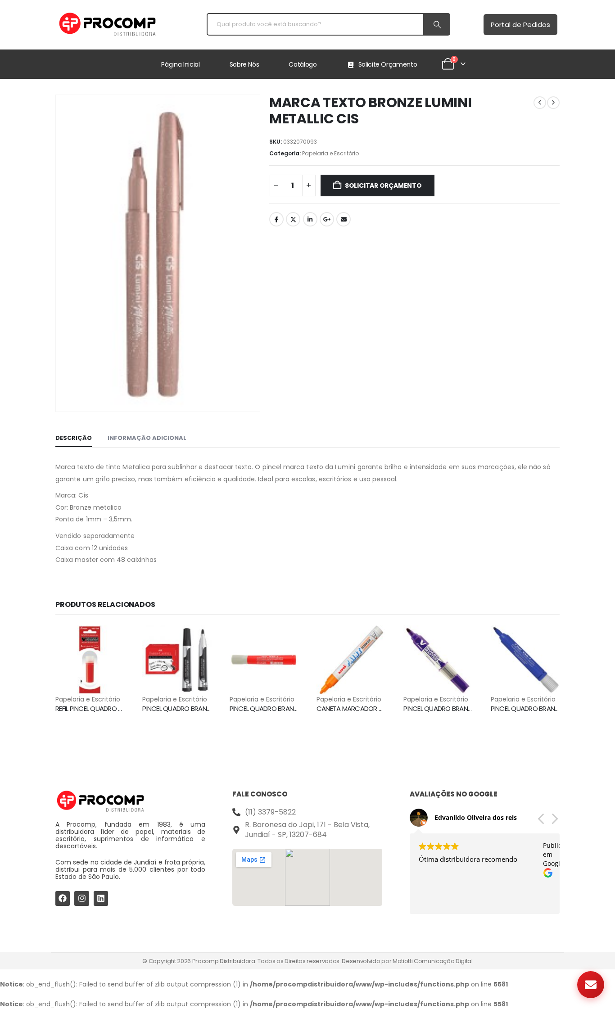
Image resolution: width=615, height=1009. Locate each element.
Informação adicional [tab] (147, 438)
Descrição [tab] (73, 438)
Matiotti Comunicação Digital (433, 961)
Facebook (276, 219)
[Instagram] (81, 898)
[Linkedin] (101, 898)
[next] (553, 102)
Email (343, 219)
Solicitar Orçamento (383, 185)
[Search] (436, 24)
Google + (327, 219)
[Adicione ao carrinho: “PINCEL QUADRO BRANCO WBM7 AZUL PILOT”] (545, 640)
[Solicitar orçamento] (590, 984)
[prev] (540, 102)
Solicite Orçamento (387, 64)
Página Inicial (180, 64)
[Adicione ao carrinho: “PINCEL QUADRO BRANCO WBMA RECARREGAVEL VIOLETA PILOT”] (458, 640)
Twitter (293, 219)
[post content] (89, 659)
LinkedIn (310, 219)
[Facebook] (62, 898)
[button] (554, 821)
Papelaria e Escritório (330, 153)
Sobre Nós (244, 64)
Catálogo (303, 64)
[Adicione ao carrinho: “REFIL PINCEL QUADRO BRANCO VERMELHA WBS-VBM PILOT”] (109, 640)
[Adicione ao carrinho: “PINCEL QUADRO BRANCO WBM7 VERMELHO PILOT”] (284, 640)
